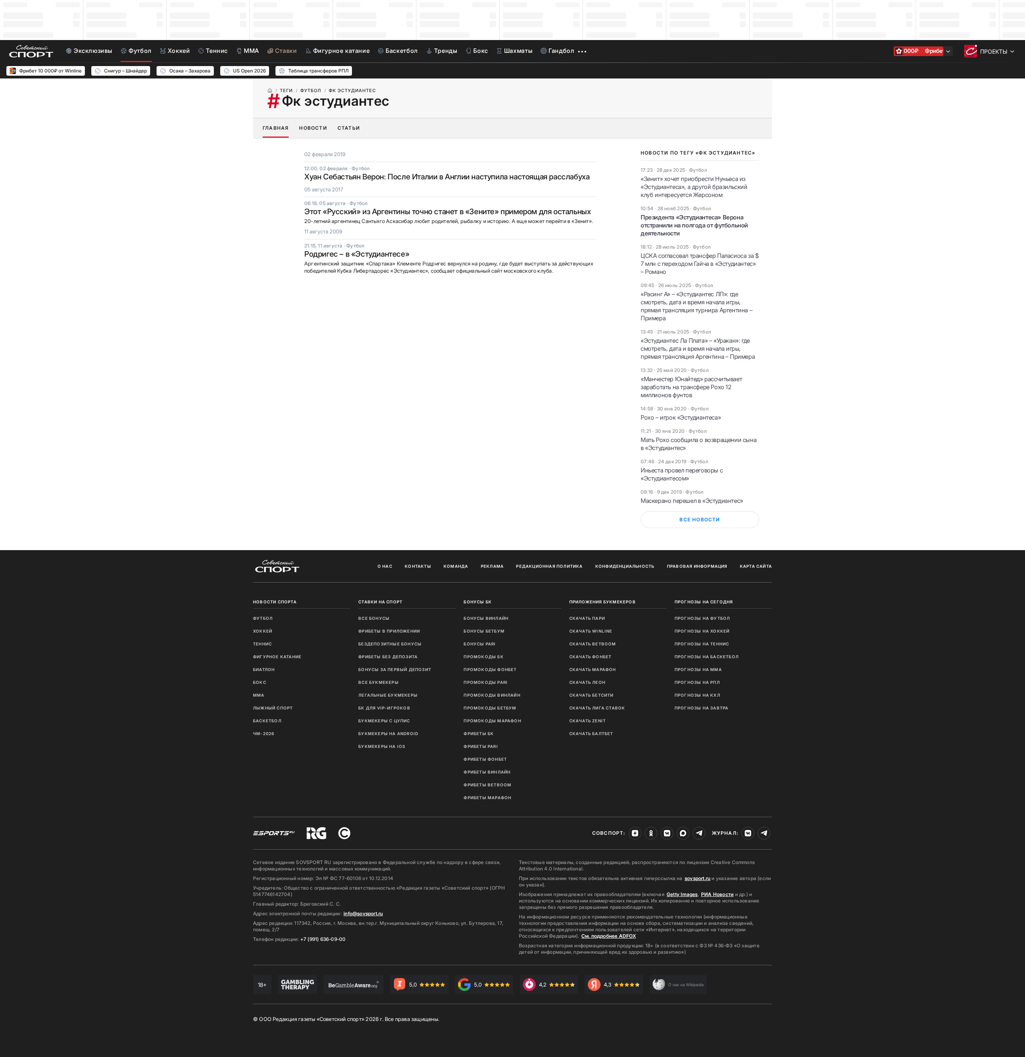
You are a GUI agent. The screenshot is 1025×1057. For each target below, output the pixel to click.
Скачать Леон (587, 682)
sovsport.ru (697, 878)
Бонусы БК (478, 601)
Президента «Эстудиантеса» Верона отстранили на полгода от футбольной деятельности (694, 225)
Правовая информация (697, 566)
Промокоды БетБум (490, 707)
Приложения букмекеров (602, 601)
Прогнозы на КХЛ (697, 695)
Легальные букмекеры (388, 695)
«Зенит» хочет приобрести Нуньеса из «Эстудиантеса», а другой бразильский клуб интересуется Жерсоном (694, 187)
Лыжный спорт (273, 707)
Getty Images (682, 894)
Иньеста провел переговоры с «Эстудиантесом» (682, 474)
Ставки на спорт (380, 601)
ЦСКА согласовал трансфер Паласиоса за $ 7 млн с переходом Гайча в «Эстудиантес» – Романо (699, 263)
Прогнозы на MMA (698, 669)
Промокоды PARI (486, 682)
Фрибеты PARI (481, 746)
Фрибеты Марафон (487, 797)
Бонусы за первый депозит (394, 669)
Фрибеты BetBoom (487, 784)
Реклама (492, 566)
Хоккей (262, 631)
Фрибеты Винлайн (487, 772)
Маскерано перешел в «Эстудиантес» (692, 500)
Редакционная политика (549, 566)
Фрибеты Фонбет (485, 759)
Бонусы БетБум (484, 631)
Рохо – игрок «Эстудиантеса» (681, 417)
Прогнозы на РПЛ (697, 682)
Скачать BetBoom (592, 643)
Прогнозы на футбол (702, 618)
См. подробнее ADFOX (608, 936)
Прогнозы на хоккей (702, 631)
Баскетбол (267, 720)
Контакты (418, 566)
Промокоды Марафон (492, 720)
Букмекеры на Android (388, 733)
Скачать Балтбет (591, 733)
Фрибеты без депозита (388, 656)
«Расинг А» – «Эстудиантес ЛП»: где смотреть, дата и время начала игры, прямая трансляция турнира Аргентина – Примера (696, 306)
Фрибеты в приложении (389, 631)
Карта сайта (756, 566)
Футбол (263, 618)
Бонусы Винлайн (486, 618)
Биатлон (264, 669)
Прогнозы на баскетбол (707, 656)
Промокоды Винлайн (492, 695)
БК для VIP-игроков (384, 707)
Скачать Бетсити (591, 695)
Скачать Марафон (592, 669)
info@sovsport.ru (363, 913)
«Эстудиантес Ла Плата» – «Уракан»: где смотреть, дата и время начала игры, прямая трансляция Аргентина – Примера (698, 348)
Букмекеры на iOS (381, 746)
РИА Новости (717, 894)
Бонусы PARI (480, 643)
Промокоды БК (483, 656)
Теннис (262, 643)
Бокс (259, 682)
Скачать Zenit (587, 720)
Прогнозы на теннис (702, 643)
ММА (259, 695)
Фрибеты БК (479, 733)
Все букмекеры (378, 682)
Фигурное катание (277, 656)
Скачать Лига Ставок (597, 707)
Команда (456, 566)
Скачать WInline (591, 631)
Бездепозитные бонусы (390, 643)
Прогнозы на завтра (702, 707)
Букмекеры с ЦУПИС (384, 720)
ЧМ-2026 (263, 733)
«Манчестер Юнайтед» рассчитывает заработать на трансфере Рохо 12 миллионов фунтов (691, 387)
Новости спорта (275, 601)
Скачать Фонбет (590, 656)
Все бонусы (374, 618)
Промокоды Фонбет (490, 669)
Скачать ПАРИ (587, 618)
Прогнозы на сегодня (704, 601)
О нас (385, 566)
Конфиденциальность (625, 566)
